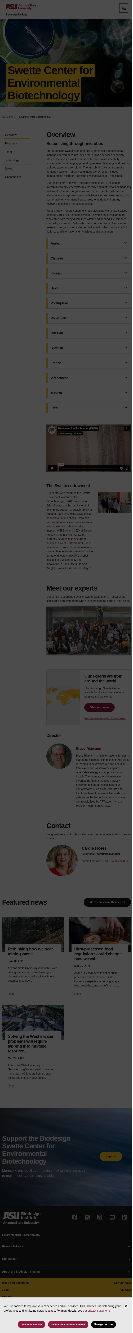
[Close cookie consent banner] (125, 1306)
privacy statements (99, 1310)
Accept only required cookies (68, 1324)
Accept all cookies (31, 1324)
